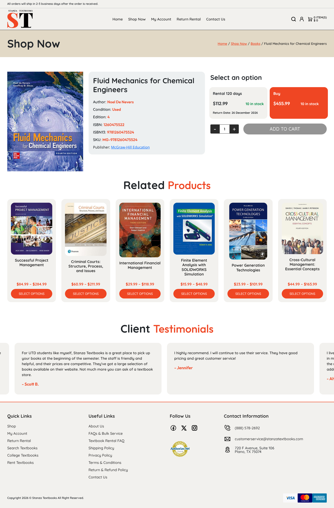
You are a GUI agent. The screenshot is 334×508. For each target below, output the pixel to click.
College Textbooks (22, 455)
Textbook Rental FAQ (107, 440)
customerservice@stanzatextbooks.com (269, 439)
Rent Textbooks (20, 462)
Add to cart (285, 129)
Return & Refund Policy (108, 470)
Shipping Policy (101, 448)
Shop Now (137, 19)
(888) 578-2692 (247, 428)
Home (117, 19)
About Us (96, 426)
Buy (276, 93)
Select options (32, 294)
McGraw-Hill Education (130, 147)
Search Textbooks (22, 448)
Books (255, 43)
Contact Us (215, 19)
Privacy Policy (100, 455)
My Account (161, 19)
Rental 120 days (227, 93)
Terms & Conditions (105, 462)
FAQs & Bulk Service (106, 433)
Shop (11, 426)
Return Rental (189, 19)
